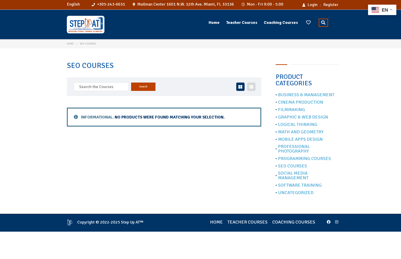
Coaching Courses (281, 22)
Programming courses (304, 158)
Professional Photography (294, 148)
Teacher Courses (241, 22)
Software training (300, 185)
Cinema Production (300, 102)
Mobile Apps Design (300, 139)
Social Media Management (293, 175)
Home (214, 22)
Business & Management (306, 95)
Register (330, 5)
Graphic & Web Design (303, 117)
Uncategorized (296, 192)
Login (312, 5)
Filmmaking (291, 109)
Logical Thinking (297, 124)
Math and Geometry (300, 132)
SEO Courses (292, 166)
